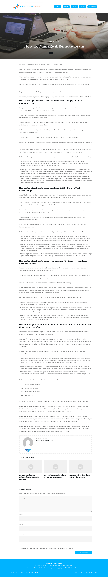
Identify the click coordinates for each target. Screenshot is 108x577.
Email (21, 525)
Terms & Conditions (91, 572)
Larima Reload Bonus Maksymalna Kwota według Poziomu (30, 471)
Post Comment (83, 552)
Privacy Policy (79, 572)
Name (21, 514)
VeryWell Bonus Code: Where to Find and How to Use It (55, 471)
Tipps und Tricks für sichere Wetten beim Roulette (80, 471)
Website (22, 535)
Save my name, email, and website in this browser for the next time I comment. (47, 548)
